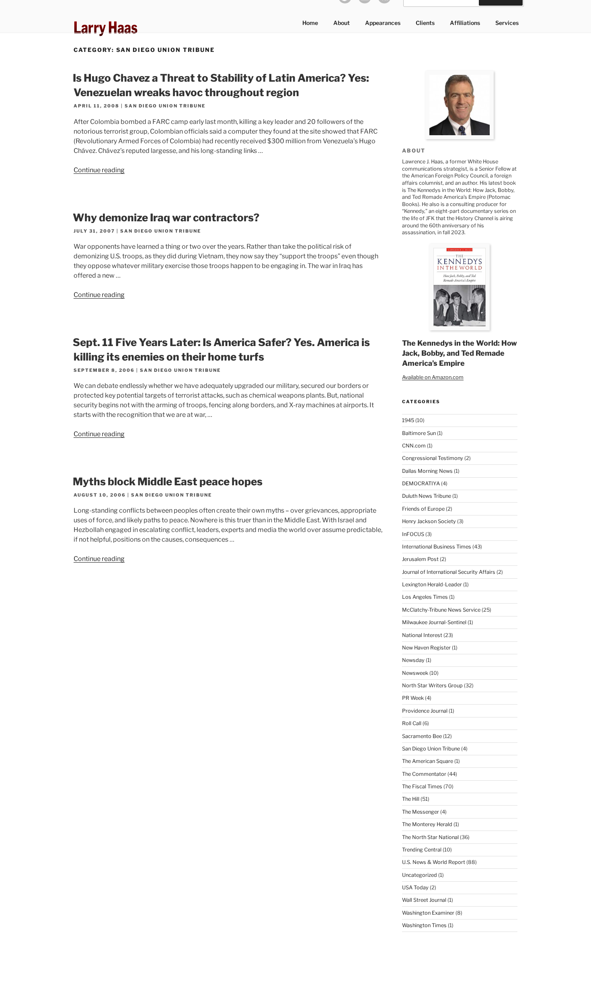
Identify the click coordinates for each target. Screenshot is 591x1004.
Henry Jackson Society (429, 521)
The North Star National (430, 837)
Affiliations (465, 22)
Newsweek (415, 673)
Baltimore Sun (419, 433)
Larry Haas (105, 27)
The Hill (410, 799)
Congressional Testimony (432, 458)
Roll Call (411, 723)
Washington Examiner (428, 913)
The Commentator (424, 774)
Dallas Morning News (427, 471)
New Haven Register (426, 648)
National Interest (422, 635)
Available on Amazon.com (433, 377)
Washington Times (424, 925)
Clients (425, 22)
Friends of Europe (423, 509)
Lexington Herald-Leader (432, 584)
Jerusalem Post (420, 559)
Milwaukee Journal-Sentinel (434, 622)
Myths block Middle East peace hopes (168, 481)
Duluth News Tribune (426, 496)
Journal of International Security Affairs (448, 572)
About (341, 22)
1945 (408, 420)
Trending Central (421, 850)
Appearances (382, 22)
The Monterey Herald (427, 824)
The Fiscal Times (422, 786)
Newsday (413, 660)
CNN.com (414, 446)
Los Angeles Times (425, 597)
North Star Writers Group (432, 685)
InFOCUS (413, 534)
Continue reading (99, 170)
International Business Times (436, 547)
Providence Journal (424, 711)
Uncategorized (419, 875)
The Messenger (420, 812)
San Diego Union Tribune (165, 106)
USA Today (415, 887)
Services (507, 22)
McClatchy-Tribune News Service (441, 610)
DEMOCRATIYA (421, 483)
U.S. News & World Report (433, 862)
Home (310, 22)
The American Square (427, 761)
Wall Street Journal (424, 900)
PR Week (413, 698)
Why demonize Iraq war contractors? (166, 217)
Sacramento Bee (422, 736)
